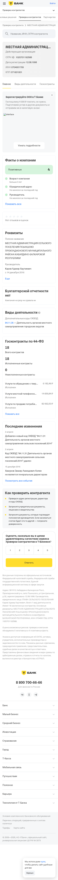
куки (43, 861)
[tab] (6, 84)
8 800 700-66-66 (29, 682)
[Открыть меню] (4, 3)
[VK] (22, 694)
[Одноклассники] (29, 694)
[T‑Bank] (16, 3)
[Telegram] (35, 694)
